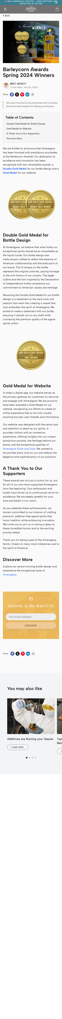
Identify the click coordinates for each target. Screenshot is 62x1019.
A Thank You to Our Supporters (23, 133)
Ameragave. (10, 574)
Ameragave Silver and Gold (19, 448)
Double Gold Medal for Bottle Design (25, 123)
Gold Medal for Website (18, 128)
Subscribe (31, 625)
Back (7, 15)
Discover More (14, 138)
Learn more (18, 747)
